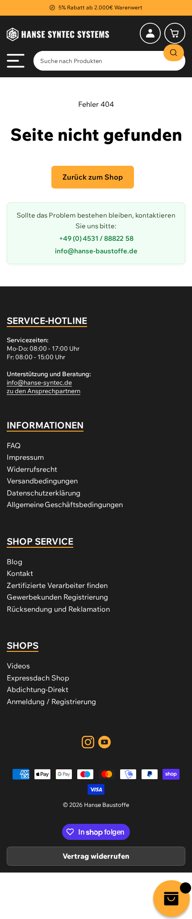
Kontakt (20, 573)
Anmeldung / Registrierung (51, 701)
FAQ (14, 445)
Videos (18, 665)
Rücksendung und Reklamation (58, 608)
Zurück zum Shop (93, 176)
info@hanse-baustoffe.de (96, 251)
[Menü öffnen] (16, 61)
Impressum (25, 457)
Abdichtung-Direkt (37, 689)
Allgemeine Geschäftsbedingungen (65, 504)
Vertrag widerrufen (96, 856)
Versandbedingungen (42, 480)
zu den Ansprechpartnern (43, 391)
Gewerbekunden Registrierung (57, 596)
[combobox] (109, 61)
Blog (14, 561)
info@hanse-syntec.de (39, 382)
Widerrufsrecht (32, 469)
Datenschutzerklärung (43, 492)
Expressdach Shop (38, 677)
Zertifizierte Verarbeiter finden (57, 585)
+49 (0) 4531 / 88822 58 (96, 238)
